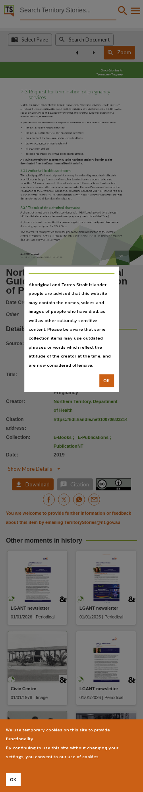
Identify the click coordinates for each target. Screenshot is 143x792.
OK (106, 380)
